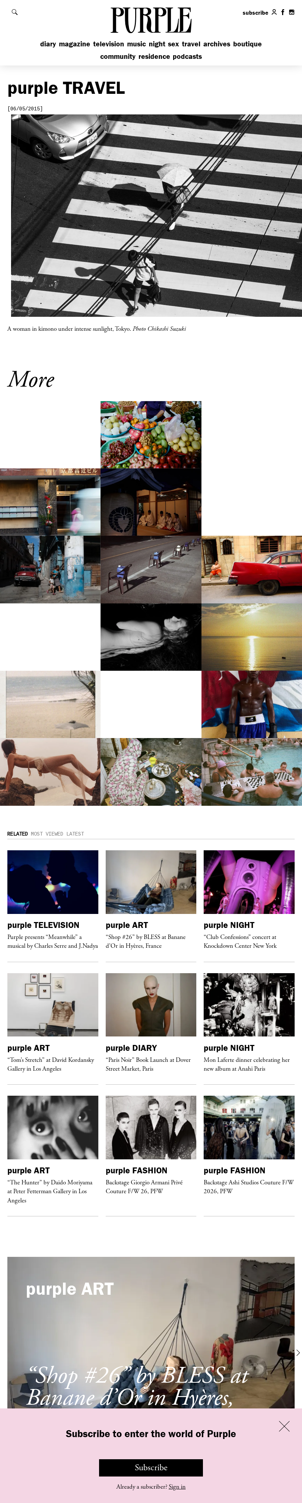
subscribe (255, 12)
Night (157, 43)
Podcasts (187, 56)
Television (108, 43)
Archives (216, 43)
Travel (191, 43)
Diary (48, 43)
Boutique (247, 43)
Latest (75, 834)
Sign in (177, 1487)
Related (17, 834)
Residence (154, 56)
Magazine (74, 43)
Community (118, 56)
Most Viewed (47, 834)
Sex (173, 43)
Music (136, 43)
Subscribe (151, 1467)
